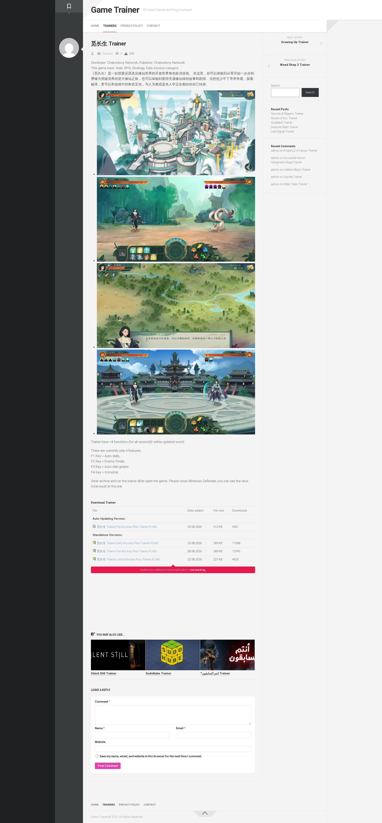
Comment (102, 701)
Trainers (110, 25)
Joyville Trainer (293, 176)
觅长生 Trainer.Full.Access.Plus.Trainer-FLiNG (127, 527)
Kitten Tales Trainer (295, 184)
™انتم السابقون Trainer (215, 673)
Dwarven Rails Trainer (284, 127)
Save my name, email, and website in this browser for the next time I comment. (151, 756)
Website (100, 742)
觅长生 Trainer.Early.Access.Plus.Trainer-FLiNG (127, 543)
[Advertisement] (173, 602)
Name (100, 728)
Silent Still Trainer (103, 673)
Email (180, 728)
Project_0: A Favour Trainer (300, 150)
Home (95, 25)
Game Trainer (115, 10)
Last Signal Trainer (282, 131)
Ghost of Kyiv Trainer (284, 118)
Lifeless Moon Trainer (297, 169)
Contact (153, 25)
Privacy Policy (132, 25)
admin (275, 150)
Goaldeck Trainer (281, 122)
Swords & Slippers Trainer (287, 113)
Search (275, 85)
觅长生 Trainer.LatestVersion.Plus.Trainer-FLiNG (128, 559)
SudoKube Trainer (158, 673)
